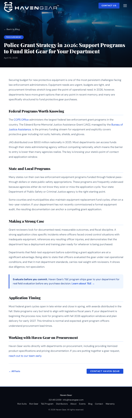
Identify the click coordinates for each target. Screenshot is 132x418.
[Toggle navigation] (125, 5)
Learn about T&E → (83, 283)
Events (82, 403)
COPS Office (21, 119)
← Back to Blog (12, 29)
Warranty (110, 403)
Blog (90, 403)
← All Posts (14, 371)
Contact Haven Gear (105, 371)
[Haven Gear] (32, 6)
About (73, 403)
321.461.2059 (55, 399)
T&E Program (47, 403)
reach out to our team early (25, 356)
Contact (99, 403)
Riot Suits (22, 403)
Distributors (62, 403)
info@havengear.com (73, 399)
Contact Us (109, 5)
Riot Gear (33, 403)
